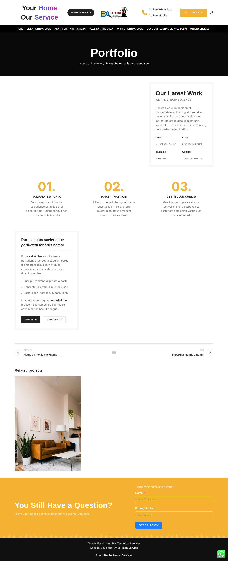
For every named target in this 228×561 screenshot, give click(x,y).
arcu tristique (58, 300)
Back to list (114, 352)
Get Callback (149, 525)
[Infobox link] (46, 198)
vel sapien (35, 256)
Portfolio (96, 63)
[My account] (211, 12)
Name (139, 492)
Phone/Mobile (144, 508)
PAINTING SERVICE (81, 12)
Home (83, 63)
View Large (76, 380)
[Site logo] (114, 12)
